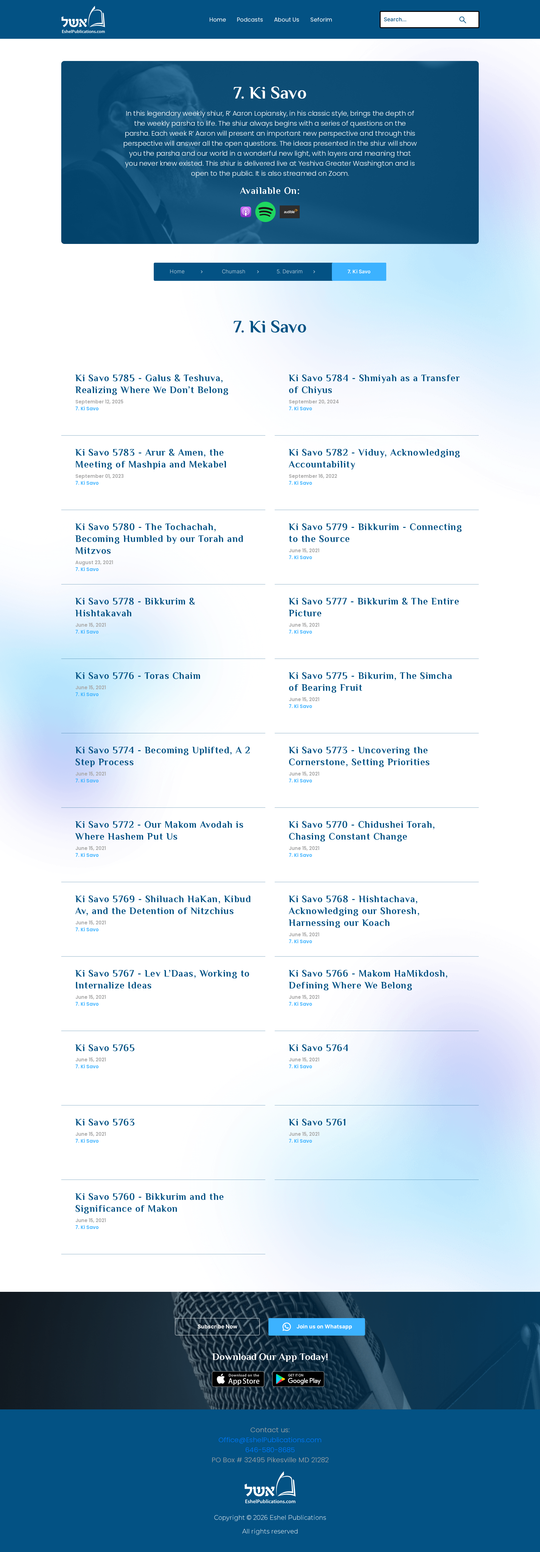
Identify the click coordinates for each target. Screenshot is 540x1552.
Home (217, 19)
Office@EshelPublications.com (270, 1440)
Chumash (233, 271)
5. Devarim (290, 271)
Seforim (321, 19)
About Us (286, 19)
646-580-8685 (270, 1450)
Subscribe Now (217, 1326)
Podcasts (250, 19)
